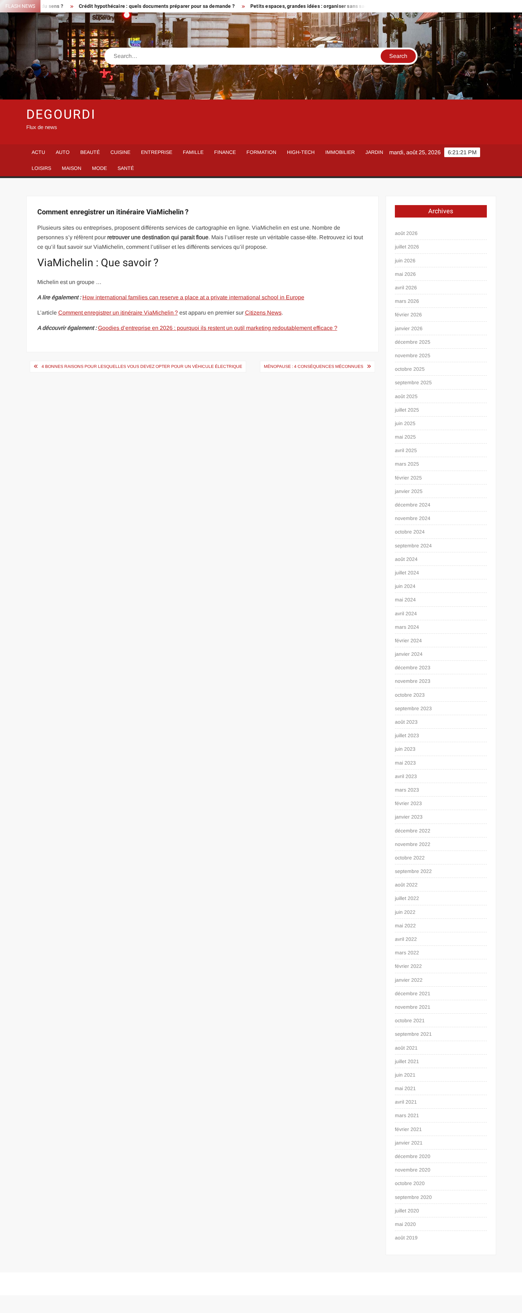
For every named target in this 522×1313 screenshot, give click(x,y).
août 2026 (406, 233)
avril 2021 (406, 1102)
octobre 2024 (410, 532)
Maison (71, 168)
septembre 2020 (413, 1197)
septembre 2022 (413, 871)
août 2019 (406, 1237)
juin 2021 (405, 1075)
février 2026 (408, 314)
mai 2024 (405, 599)
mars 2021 (407, 1115)
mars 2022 (407, 952)
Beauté (90, 152)
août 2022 (406, 885)
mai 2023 (405, 763)
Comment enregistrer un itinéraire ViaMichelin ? (118, 313)
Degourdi (61, 114)
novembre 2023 (412, 681)
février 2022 (408, 966)
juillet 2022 (407, 898)
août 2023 (406, 722)
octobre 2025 (410, 369)
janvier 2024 (409, 654)
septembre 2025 (413, 382)
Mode (99, 168)
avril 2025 (406, 450)
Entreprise (156, 152)
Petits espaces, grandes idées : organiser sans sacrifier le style (290, 6)
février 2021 (408, 1129)
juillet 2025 (407, 410)
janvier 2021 (409, 1143)
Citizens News (263, 313)
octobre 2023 (410, 695)
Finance (225, 152)
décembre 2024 (412, 505)
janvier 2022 (409, 980)
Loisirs (41, 168)
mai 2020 (405, 1224)
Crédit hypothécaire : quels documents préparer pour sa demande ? (123, 6)
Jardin (374, 152)
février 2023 (408, 803)
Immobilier (340, 152)
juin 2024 (405, 586)
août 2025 (406, 396)
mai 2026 (405, 274)
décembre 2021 (412, 993)
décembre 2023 (412, 667)
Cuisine (120, 152)
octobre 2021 (410, 1020)
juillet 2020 (407, 1210)
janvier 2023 (409, 817)
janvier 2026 (409, 328)
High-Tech (301, 152)
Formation (261, 152)
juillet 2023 (407, 735)
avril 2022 (406, 939)
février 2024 (408, 640)
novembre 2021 (412, 1007)
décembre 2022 (412, 831)
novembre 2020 (412, 1170)
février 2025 (408, 478)
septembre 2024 (413, 545)
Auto (63, 152)
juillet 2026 (407, 247)
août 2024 (406, 559)
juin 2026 (405, 260)
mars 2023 (407, 790)
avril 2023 (406, 776)
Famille (193, 152)
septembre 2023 (413, 708)
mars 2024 (407, 627)
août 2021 (406, 1048)
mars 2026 (407, 301)
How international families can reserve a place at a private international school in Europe (193, 297)
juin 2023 (405, 749)
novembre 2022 (412, 844)
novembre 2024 (412, 518)
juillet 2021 (407, 1061)
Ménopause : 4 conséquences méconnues (313, 366)
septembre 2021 (413, 1034)
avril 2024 (406, 613)
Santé (126, 168)
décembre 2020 (412, 1156)
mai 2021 (405, 1088)
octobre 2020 (410, 1183)
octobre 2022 (410, 858)
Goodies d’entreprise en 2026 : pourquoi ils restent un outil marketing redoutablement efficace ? (217, 328)
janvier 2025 (409, 491)
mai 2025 (405, 437)
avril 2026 (406, 287)
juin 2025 (405, 423)
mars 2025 (407, 464)
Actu (38, 152)
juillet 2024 (407, 572)
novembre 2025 (412, 355)
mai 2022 (405, 925)
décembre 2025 (412, 342)
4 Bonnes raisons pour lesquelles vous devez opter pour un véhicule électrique (142, 366)
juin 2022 (405, 912)
